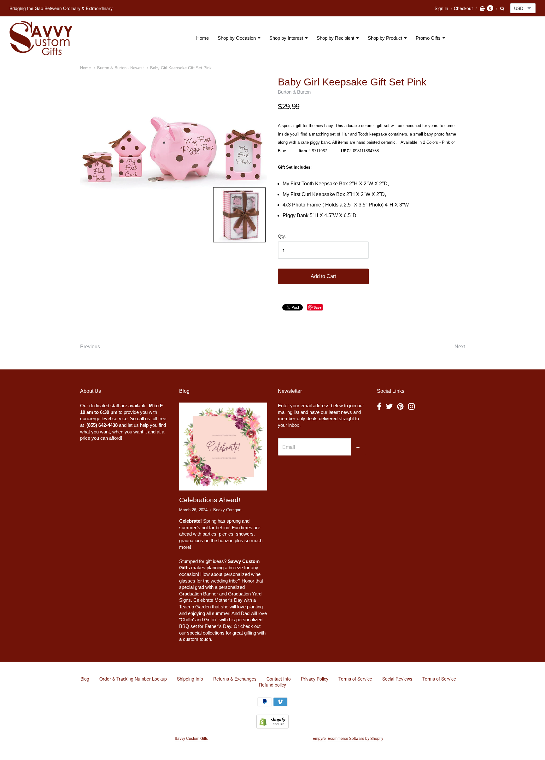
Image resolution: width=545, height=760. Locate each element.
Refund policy (272, 685)
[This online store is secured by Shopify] (272, 726)
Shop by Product (385, 38)
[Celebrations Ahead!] (223, 446)
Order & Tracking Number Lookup (133, 679)
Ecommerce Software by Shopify (355, 738)
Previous (90, 346)
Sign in (441, 8)
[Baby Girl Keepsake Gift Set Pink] (173, 160)
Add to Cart (323, 276)
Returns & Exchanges (234, 679)
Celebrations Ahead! (209, 499)
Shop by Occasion (237, 38)
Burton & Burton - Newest (120, 68)
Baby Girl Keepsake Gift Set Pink (181, 68)
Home (202, 38)
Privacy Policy (314, 679)
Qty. (282, 236)
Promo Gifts (428, 38)
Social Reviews (397, 679)
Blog (84, 679)
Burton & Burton (294, 92)
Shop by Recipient (335, 38)
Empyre (319, 738)
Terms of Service (355, 679)
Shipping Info (190, 679)
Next (459, 346)
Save (317, 307)
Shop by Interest (286, 38)
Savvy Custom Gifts (191, 738)
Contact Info (279, 679)
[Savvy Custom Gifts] (41, 38)
